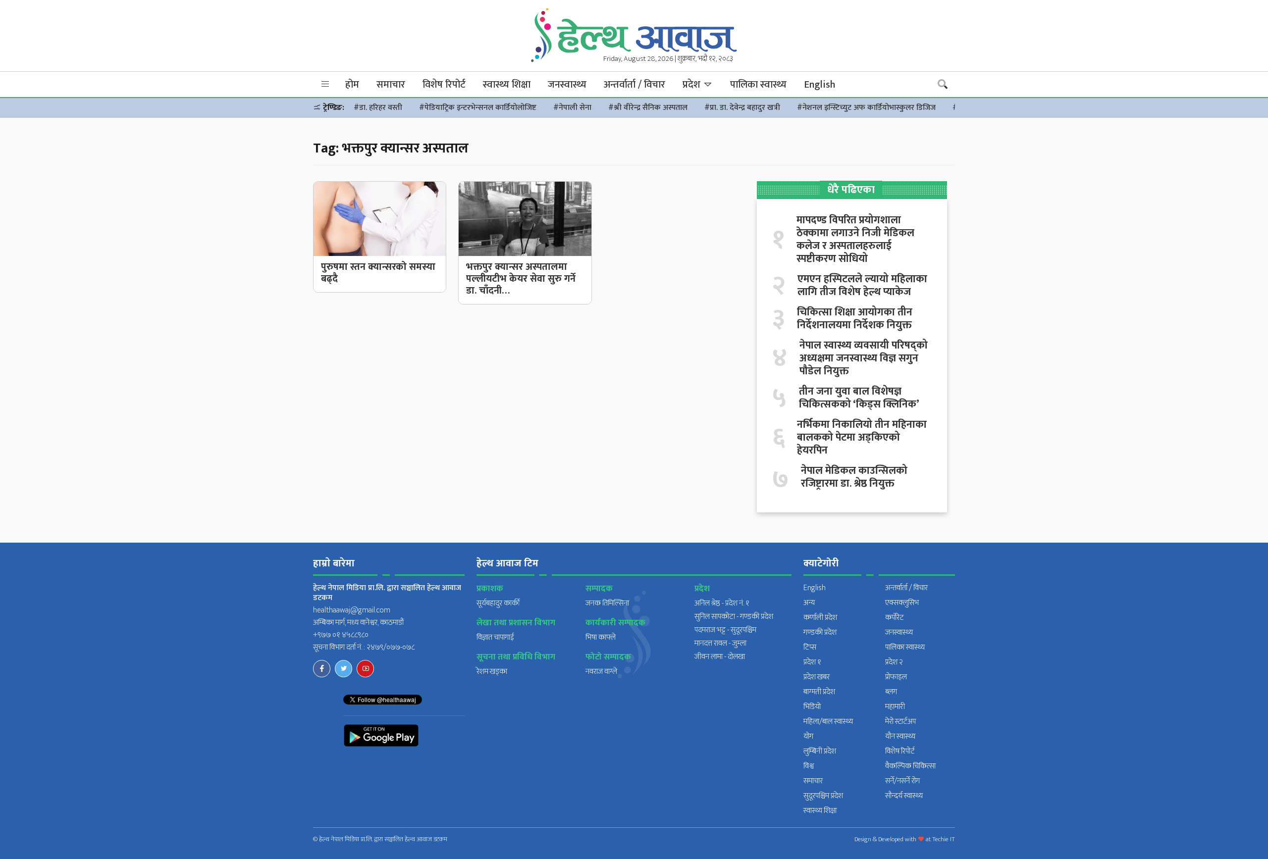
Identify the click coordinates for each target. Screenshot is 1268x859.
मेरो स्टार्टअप (900, 721)
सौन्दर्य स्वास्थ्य (904, 796)
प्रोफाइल (896, 677)
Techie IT (943, 839)
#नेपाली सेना (572, 107)
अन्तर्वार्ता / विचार (634, 84)
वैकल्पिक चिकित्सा (910, 766)
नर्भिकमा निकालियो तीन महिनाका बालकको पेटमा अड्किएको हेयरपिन (862, 437)
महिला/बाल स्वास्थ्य (828, 721)
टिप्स (809, 647)
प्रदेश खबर (816, 677)
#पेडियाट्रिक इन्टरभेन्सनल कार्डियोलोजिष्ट (477, 107)
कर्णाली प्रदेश (820, 617)
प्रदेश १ (812, 662)
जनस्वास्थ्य (567, 84)
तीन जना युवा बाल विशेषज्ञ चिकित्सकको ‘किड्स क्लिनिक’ (859, 398)
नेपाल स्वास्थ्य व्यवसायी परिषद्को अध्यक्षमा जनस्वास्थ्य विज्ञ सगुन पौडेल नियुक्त (863, 358)
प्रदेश (693, 84)
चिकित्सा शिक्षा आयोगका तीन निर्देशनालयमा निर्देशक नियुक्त (854, 319)
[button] (325, 84)
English (819, 84)
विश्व (808, 766)
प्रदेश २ (894, 662)
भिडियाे (812, 706)
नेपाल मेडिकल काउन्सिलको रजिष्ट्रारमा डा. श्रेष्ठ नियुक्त (854, 477)
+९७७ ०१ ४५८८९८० (341, 635)
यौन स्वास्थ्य (900, 736)
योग (808, 736)
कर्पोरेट (894, 617)
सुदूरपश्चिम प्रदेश (823, 796)
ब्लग (891, 692)
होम (352, 84)
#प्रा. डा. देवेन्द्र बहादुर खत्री (742, 107)
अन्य (809, 602)
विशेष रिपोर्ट (444, 84)
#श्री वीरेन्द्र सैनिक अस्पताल (647, 107)
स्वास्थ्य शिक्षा (506, 84)
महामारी (895, 706)
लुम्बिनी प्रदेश (819, 751)
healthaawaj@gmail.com (351, 610)
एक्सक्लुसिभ (902, 602)
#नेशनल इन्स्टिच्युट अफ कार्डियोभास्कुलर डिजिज (866, 107)
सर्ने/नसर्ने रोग (902, 781)
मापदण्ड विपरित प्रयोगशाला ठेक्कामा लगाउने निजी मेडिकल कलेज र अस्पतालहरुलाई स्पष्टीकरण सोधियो (855, 239)
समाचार (390, 84)
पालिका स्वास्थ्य (758, 84)
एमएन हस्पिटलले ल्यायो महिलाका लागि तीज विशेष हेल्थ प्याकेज (862, 286)
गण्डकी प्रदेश (820, 632)
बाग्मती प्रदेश (819, 692)
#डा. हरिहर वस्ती (378, 107)
